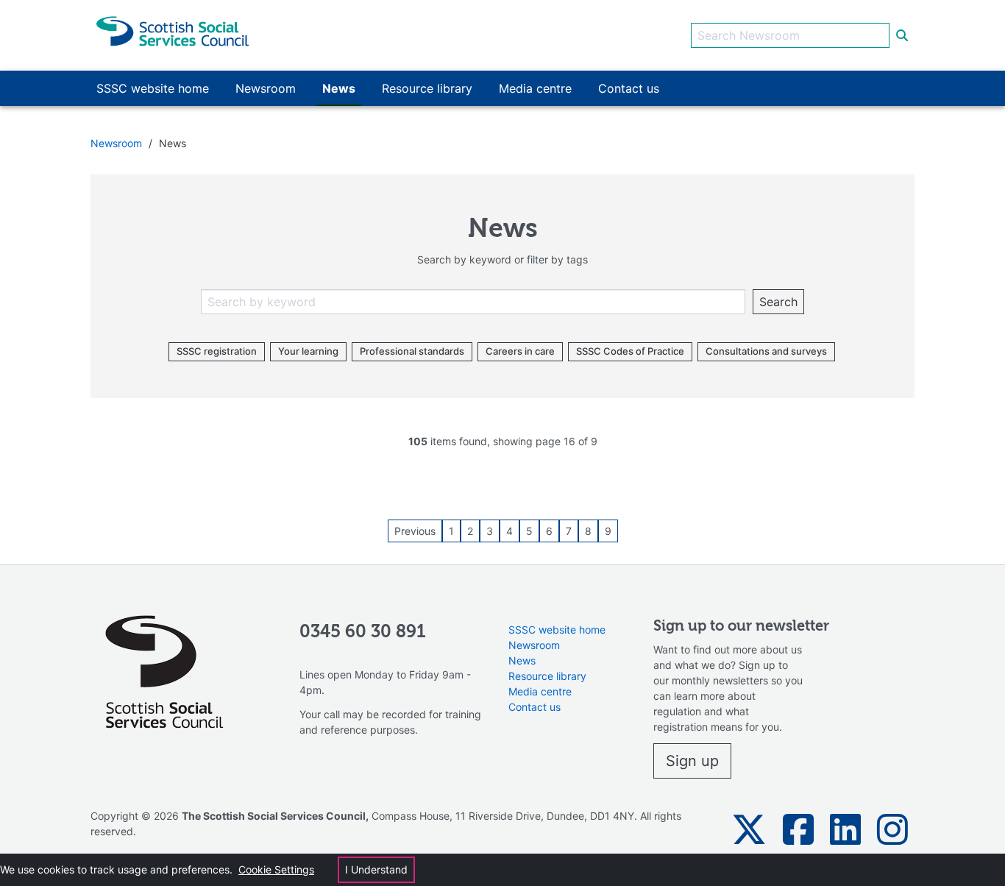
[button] (749, 829)
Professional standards (412, 351)
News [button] (338, 88)
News (522, 660)
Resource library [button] (427, 88)
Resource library (547, 676)
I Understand (376, 869)
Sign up (692, 761)
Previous (415, 531)
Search (778, 301)
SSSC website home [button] (152, 88)
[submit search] (902, 35)
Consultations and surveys (766, 351)
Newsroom (116, 143)
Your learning (308, 351)
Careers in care (520, 351)
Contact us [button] (628, 88)
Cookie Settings (276, 869)
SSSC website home (557, 629)
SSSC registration (217, 351)
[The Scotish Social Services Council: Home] (172, 30)
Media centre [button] (535, 88)
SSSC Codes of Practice (630, 351)
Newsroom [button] (265, 88)
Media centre (540, 691)
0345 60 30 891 (362, 632)
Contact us (534, 707)
